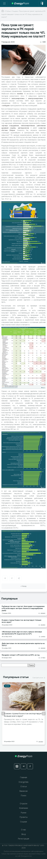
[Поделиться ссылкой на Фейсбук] (11, 578)
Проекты (23, 817)
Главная (23, 777)
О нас (23, 830)
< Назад (23, 586)
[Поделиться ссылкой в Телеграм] (4, 578)
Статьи (23, 786)
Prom (21, 3)
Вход (23, 834)
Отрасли (23, 804)
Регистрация (23, 839)
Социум (23, 822)
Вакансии (23, 791)
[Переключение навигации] (4, 3)
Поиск (31, 665)
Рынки (7, 686)
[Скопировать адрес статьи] (18, 578)
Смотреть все (38, 678)
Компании (23, 808)
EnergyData (23, 782)
